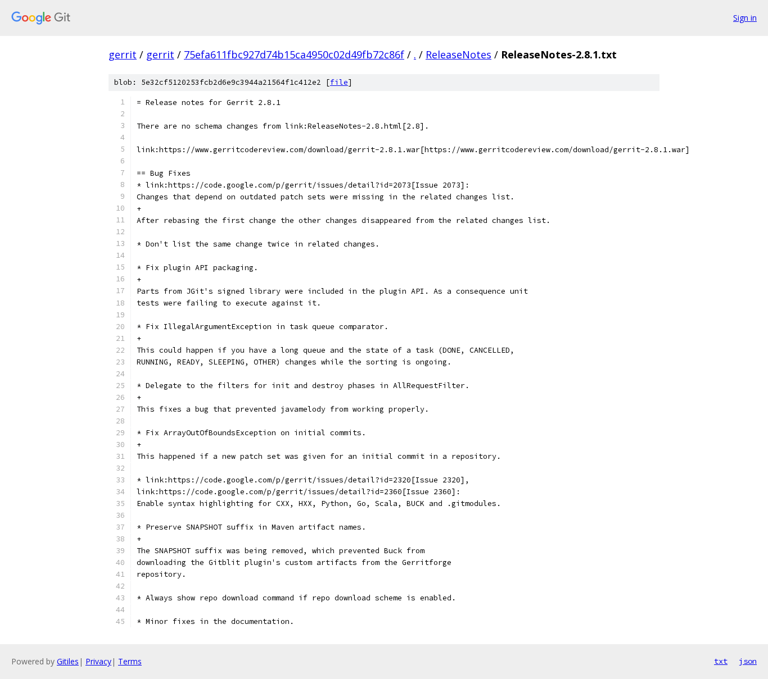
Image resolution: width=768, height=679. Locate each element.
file (339, 82)
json (748, 661)
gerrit (123, 54)
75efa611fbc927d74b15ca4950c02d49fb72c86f (294, 54)
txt (721, 661)
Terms (130, 661)
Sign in (745, 17)
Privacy (98, 661)
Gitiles (68, 661)
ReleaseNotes (458, 54)
